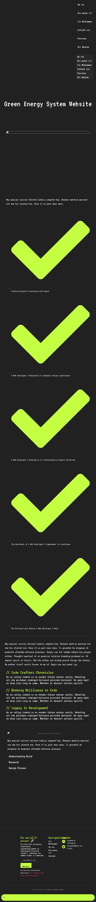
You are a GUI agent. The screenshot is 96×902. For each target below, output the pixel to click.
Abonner (26, 866)
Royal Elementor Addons (55, 890)
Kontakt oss (84, 30)
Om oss (81, 4)
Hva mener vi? (85, 13)
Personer (82, 38)
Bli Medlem (83, 47)
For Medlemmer (85, 21)
